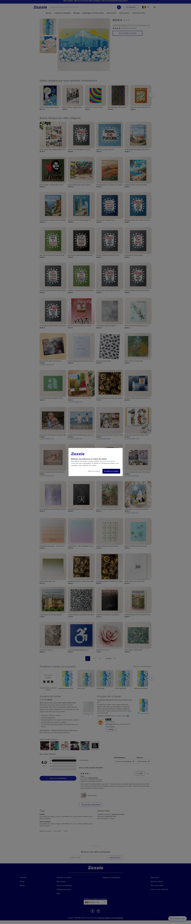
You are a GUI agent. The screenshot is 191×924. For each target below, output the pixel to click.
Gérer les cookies (94, 471)
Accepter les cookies (111, 471)
